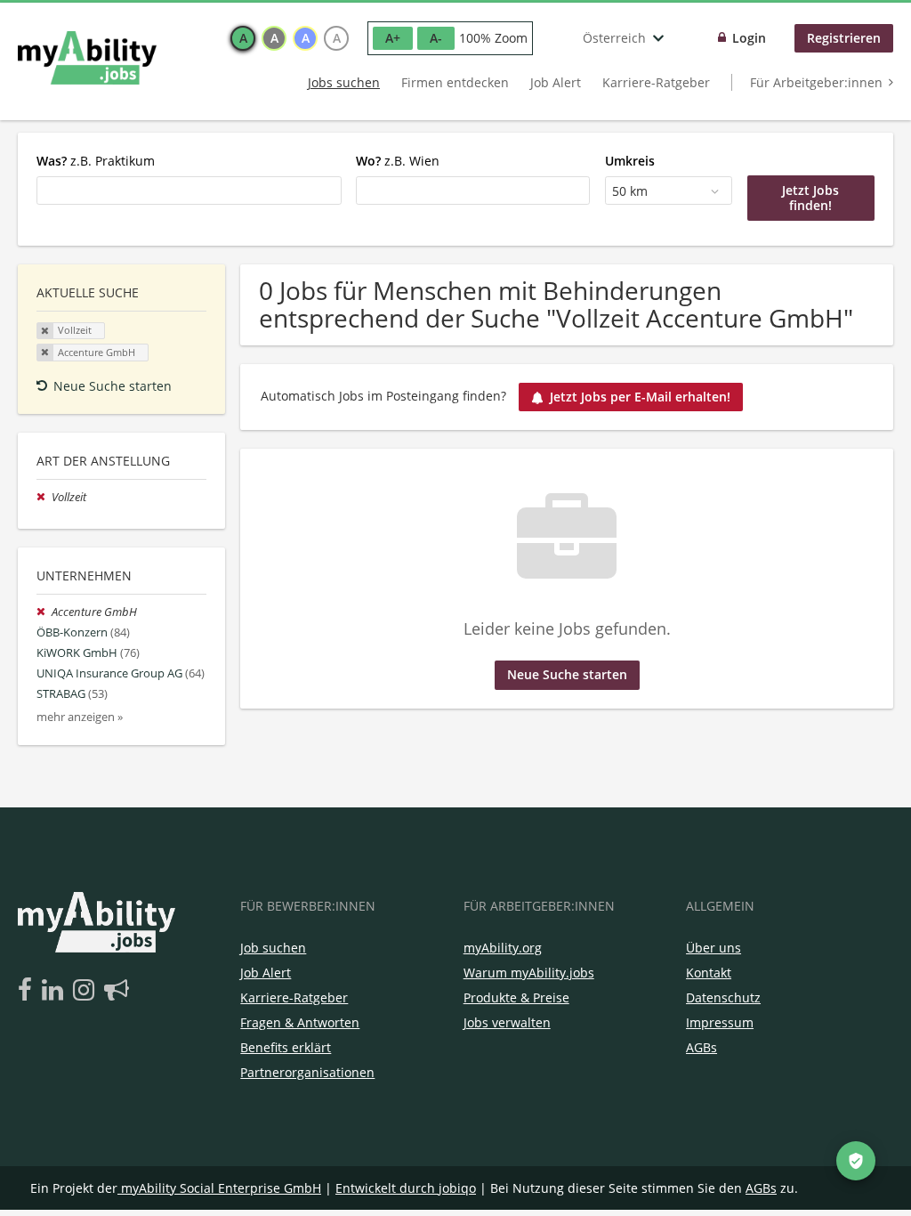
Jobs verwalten (507, 1022)
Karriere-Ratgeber (656, 82)
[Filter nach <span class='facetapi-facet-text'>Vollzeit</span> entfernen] (45, 331)
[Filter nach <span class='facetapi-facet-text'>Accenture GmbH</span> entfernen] (45, 353)
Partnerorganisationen (307, 1072)
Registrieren (844, 37)
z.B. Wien (397, 160)
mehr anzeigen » (79, 717)
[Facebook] (28, 991)
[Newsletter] (116, 991)
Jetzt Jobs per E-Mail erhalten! (640, 396)
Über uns (713, 947)
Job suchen (273, 947)
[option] (242, 38)
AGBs (701, 1047)
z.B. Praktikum (95, 160)
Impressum (720, 1022)
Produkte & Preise (516, 997)
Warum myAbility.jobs (529, 972)
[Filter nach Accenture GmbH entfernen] (44, 612)
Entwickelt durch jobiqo (405, 1188)
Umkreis (630, 160)
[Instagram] (87, 991)
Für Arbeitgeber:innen (816, 82)
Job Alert (555, 82)
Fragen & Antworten (299, 1022)
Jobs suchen (344, 82)
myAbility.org (503, 947)
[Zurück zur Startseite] (87, 58)
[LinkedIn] (55, 991)
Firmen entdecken (455, 82)
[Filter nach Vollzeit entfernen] (44, 497)
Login (749, 37)
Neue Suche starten (112, 385)
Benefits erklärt (285, 1047)
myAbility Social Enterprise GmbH (221, 1188)
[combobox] (189, 190)
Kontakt (708, 972)
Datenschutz (723, 997)
